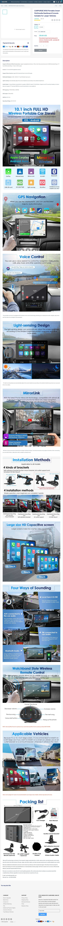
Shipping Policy (25, 899)
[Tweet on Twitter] (57, 20)
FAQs (23, 903)
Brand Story (5, 899)
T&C (4, 906)
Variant (35, 31)
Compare (45, 1)
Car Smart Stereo (24, 1)
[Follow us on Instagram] (6, 919)
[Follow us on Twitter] (9, 919)
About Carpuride (7, 897)
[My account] (58, 2)
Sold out (40, 50)
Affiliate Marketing (7, 903)
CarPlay (5, 5)
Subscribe (42, 914)
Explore (48, 1)
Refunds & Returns (26, 901)
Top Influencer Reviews (8, 911)
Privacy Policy (25, 897)
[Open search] (56, 2)
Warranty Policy (25, 906)
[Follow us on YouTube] (4, 919)
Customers (40, 1)
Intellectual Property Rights (9, 907)
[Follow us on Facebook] (2, 919)
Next (60, 5)
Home (2, 5)
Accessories (30, 1)
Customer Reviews (7, 909)
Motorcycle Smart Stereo (15, 1)
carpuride (36, 18)
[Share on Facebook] (52, 20)
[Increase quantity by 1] (47, 45)
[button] (60, 2)
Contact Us (5, 901)
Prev (56, 5)
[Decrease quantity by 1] (40, 45)
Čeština (11, 921)
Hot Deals (36, 1)
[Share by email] (59, 20)
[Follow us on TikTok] (11, 919)
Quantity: (36, 45)
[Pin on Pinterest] (54, 20)
